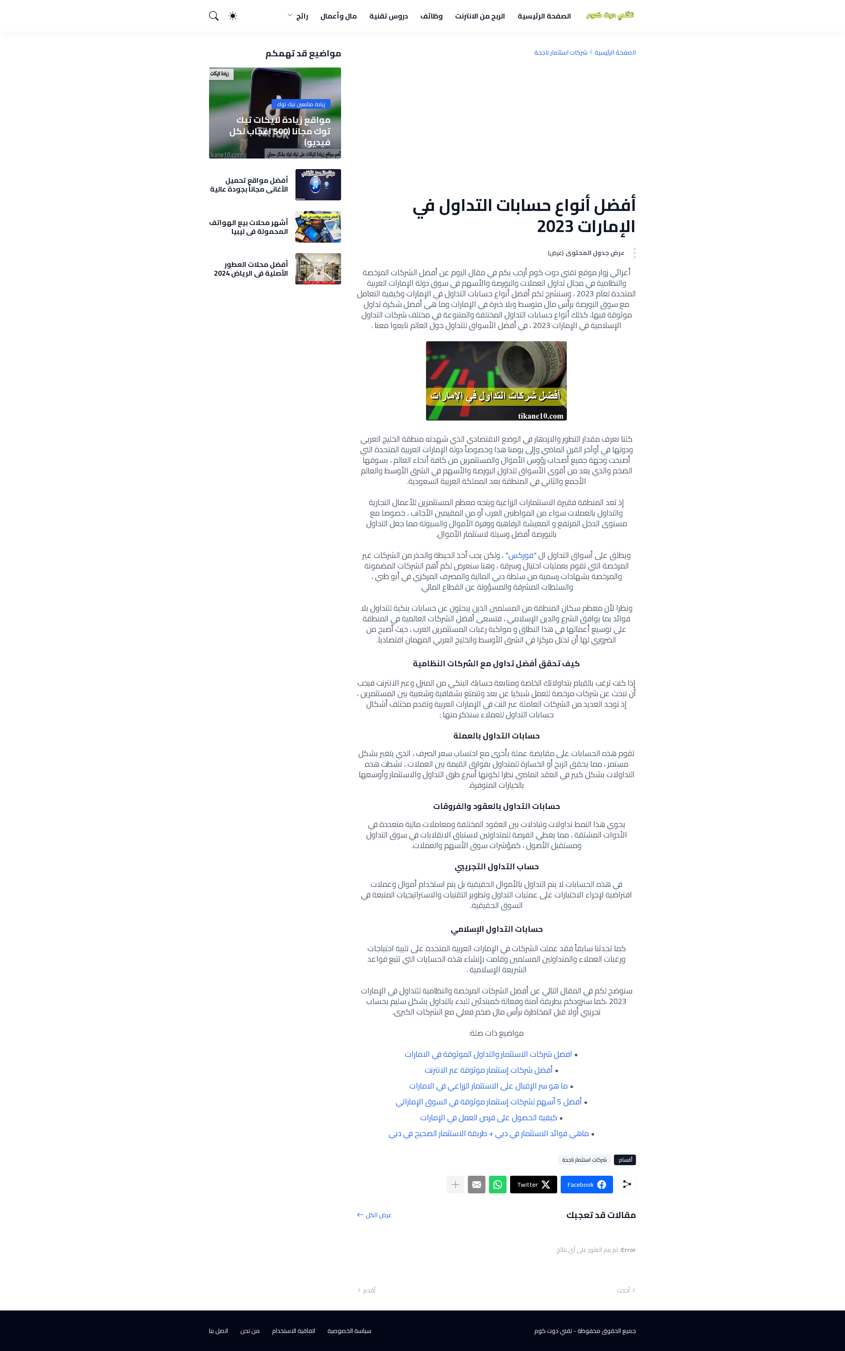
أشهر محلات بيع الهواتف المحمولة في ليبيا (248, 227)
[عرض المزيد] (455, 1184)
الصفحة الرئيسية (544, 15)
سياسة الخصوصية (349, 1330)
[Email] (476, 1184)
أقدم (369, 1290)
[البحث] (218, 16)
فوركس (520, 555)
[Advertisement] (496, 125)
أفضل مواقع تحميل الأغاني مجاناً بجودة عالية (249, 185)
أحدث (623, 1290)
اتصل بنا (218, 1330)
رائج (302, 15)
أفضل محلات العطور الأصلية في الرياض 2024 (251, 269)
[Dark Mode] (237, 16)
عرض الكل (379, 1214)
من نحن (250, 1330)
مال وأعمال (338, 15)
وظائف (431, 15)
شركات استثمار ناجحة (561, 52)
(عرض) (556, 252)
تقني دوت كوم (553, 1330)
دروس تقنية (388, 15)
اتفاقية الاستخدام (293, 1330)
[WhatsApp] (498, 1184)
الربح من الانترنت (480, 15)
